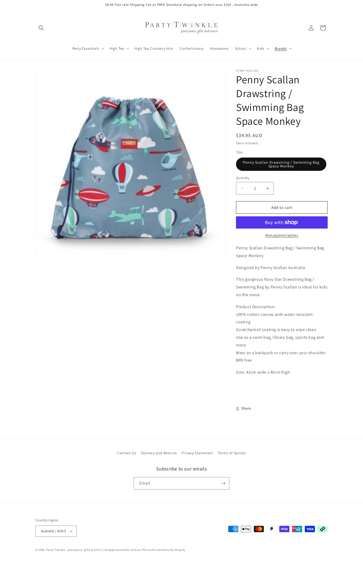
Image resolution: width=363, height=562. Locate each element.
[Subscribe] (223, 483)
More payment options (281, 235)
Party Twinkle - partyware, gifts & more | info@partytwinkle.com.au (93, 550)
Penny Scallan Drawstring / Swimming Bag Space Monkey (281, 164)
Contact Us (126, 453)
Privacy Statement (197, 453)
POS (144, 550)
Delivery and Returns (159, 453)
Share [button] (246, 408)
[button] (41, 28)
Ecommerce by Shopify (169, 550)
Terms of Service (232, 453)
